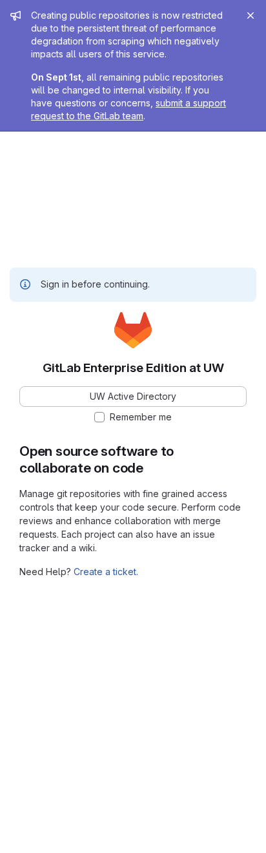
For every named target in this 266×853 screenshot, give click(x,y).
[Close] (250, 15)
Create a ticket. (106, 571)
